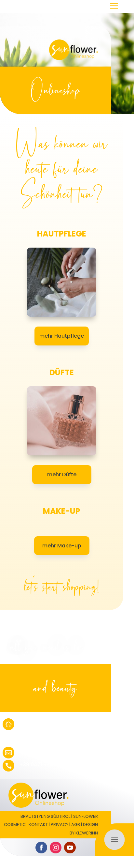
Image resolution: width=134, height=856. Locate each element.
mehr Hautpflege (61, 336)
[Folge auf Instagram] (55, 847)
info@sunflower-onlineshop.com (60, 751)
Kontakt (38, 824)
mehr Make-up (61, 545)
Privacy (59, 824)
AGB (75, 824)
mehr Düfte (61, 474)
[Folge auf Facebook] (41, 847)
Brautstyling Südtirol (45, 816)
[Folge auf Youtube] (70, 847)
